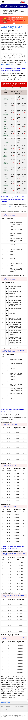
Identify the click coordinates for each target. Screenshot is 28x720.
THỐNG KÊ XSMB (5, 707)
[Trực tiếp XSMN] (14, 20)
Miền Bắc (5, 6)
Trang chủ (5, 10)
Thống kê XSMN (14, 10)
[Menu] (2, 2)
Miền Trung (13, 6)
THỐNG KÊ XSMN (19, 707)
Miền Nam (23, 6)
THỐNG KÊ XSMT (5, 710)
